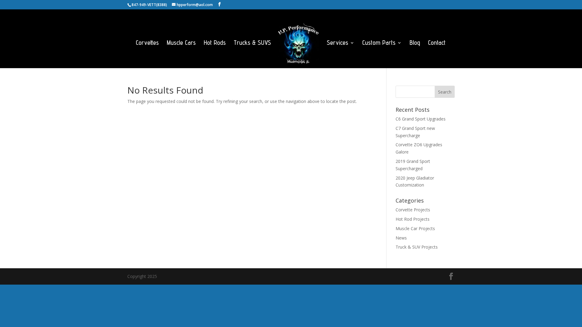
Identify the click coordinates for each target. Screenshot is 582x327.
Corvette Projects (413, 210)
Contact (437, 43)
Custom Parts (379, 43)
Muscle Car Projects (415, 228)
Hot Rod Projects (413, 219)
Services (337, 43)
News (401, 238)
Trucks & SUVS (252, 43)
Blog (415, 43)
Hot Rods (215, 43)
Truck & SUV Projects (417, 247)
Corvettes (147, 43)
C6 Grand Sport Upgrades (421, 119)
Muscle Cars (181, 43)
